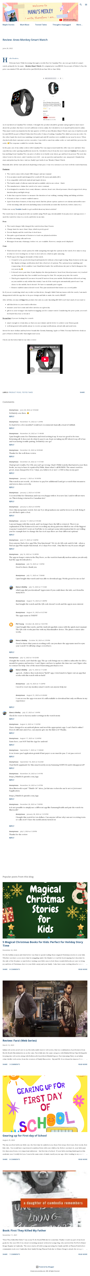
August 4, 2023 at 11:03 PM (30, 724)
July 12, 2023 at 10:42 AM (29, 658)
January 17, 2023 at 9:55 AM (30, 521)
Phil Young (20, 624)
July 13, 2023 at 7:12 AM (38, 670)
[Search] (80, 4)
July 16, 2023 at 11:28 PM (36, 684)
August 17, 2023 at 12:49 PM (30, 738)
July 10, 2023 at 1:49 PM (35, 564)
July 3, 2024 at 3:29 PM (28, 831)
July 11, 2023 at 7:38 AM (35, 575)
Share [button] (82, 392)
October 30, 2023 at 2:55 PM (39, 640)
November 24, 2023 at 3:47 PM (31, 785)
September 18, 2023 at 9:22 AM (31, 762)
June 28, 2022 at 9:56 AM (29, 410)
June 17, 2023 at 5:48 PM (29, 540)
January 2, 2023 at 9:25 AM (30, 493)
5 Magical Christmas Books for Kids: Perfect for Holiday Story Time (43, 943)
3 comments (14, 1064)
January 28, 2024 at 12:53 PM (37, 814)
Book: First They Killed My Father (24, 1230)
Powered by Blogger (46, 1267)
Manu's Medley (21, 587)
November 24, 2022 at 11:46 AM (32, 433)
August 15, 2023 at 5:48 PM (37, 601)
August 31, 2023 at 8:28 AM (37, 695)
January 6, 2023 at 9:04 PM (30, 507)
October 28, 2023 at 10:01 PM (37, 624)
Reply (11, 416)
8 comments (14, 969)
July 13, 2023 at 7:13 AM (38, 587)
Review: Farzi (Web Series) (20, 1040)
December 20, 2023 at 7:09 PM (31, 804)
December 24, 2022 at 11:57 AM (32, 462)
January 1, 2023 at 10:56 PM (30, 478)
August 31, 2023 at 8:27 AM (37, 612)
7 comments (14, 1254)
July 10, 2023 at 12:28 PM (29, 554)
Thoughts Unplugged (62, 24)
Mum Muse (24, 24)
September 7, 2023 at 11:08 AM (31, 750)
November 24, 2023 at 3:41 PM (31, 774)
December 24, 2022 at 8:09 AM (31, 450)
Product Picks (15, 392)
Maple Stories (8, 24)
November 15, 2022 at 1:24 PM (31, 422)
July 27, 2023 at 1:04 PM (31, 712)
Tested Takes (41, 24)
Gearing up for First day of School (25, 1135)
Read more (82, 969)
